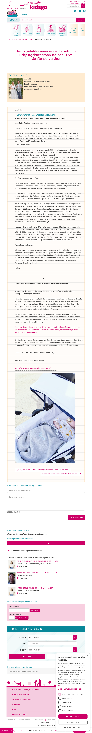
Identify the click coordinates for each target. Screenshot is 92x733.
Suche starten (35, 610)
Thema (23, 650)
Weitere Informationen (65, 686)
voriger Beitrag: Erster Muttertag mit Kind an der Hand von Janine (43, 470)
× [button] (87, 655)
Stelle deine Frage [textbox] (28, 20)
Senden (80, 20)
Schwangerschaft (22, 699)
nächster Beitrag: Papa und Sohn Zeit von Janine (60, 474)
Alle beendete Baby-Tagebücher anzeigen (25, 550)
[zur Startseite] (36, 7)
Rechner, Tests (25, 689)
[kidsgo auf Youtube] (84, 11)
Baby (15, 709)
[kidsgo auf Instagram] (75, 11)
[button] (73, 689)
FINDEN (27, 656)
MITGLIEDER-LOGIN (77, 1)
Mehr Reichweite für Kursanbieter (30, 731)
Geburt (16, 704)
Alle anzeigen (46, 543)
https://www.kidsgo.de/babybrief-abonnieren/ (32, 368)
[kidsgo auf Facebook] (80, 11)
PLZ (24, 643)
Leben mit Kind (20, 714)
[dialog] (73, 692)
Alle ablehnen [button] (73, 722)
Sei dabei (46, 731)
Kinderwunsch (20, 694)
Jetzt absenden (76, 517)
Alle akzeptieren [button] (73, 716)
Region (22, 637)
